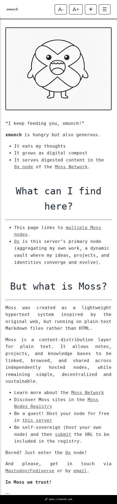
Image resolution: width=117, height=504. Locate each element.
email (80, 470)
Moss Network (71, 166)
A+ (76, 9)
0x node (23, 166)
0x (17, 241)
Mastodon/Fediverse (29, 470)
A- (60, 9)
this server (37, 420)
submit (63, 434)
